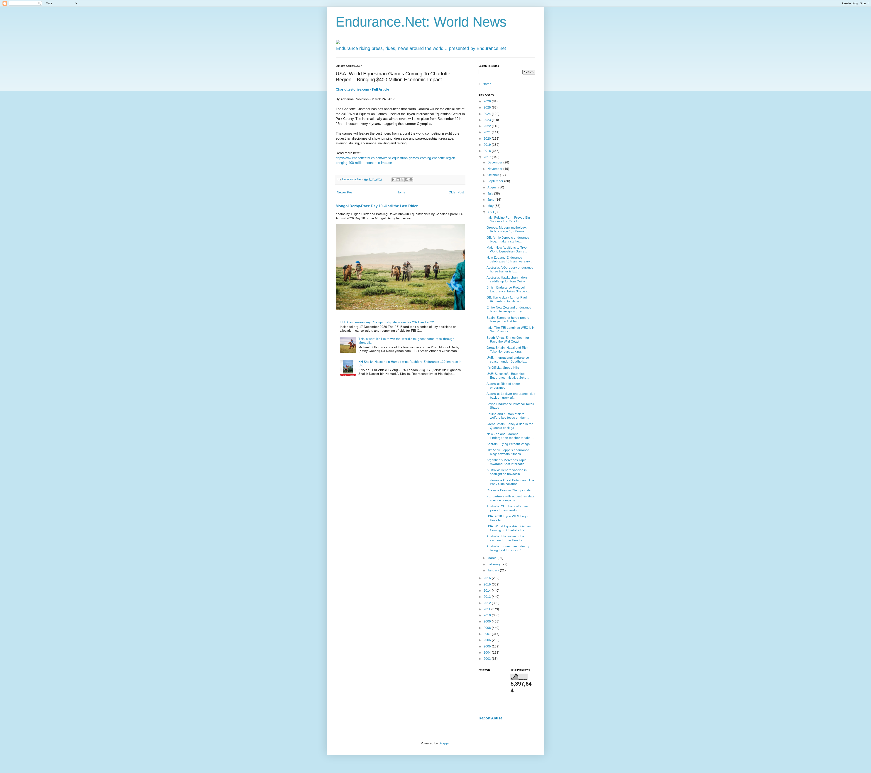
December (495, 162)
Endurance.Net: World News (421, 22)
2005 (488, 646)
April (491, 212)
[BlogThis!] (398, 179)
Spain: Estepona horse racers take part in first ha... (508, 319)
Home (401, 192)
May (490, 205)
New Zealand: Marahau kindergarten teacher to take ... (510, 436)
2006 (488, 640)
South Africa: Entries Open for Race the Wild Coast (508, 339)
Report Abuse (490, 718)
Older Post (456, 192)
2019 (488, 144)
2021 (488, 132)
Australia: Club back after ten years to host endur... (507, 508)
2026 (488, 101)
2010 (488, 615)
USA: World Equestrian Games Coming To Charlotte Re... (509, 528)
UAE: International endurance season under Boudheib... (508, 359)
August (492, 187)
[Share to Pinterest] (411, 179)
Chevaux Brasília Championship (509, 490)
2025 (488, 107)
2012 (488, 603)
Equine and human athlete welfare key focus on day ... (508, 416)
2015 (488, 584)
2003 (488, 658)
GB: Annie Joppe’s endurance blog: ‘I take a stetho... (508, 239)
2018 (488, 151)
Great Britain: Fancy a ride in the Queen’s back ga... (510, 426)
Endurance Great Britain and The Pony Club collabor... (510, 482)
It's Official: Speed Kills (503, 367)
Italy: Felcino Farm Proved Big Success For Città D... (508, 219)
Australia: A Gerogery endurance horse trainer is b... (510, 269)
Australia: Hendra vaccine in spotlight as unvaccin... (507, 472)
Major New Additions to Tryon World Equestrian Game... (507, 249)
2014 (488, 590)
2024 (488, 114)
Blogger (444, 743)
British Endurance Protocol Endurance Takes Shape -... (508, 289)
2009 (488, 621)
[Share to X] (402, 179)
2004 (488, 652)
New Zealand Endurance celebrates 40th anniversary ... (510, 259)
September (495, 181)
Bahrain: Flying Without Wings (508, 444)
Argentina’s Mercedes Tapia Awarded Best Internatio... (507, 462)
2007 (488, 634)
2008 (488, 628)
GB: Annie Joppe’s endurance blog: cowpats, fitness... (508, 452)
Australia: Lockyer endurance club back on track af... (511, 395)
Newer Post (345, 192)
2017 (488, 157)
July (490, 193)
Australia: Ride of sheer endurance (503, 385)
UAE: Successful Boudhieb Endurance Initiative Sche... (508, 375)
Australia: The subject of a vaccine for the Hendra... (506, 538)
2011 (487, 609)
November (495, 168)
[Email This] (393, 179)
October (493, 175)
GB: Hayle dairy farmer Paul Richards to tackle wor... (507, 299)
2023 (488, 120)
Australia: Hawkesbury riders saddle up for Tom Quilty (507, 279)
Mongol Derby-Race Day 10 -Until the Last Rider (377, 206)
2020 (488, 138)
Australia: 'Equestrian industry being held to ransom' (508, 548)
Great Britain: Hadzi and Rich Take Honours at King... (507, 349)
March (492, 558)
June (491, 199)
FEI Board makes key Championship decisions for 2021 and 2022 (387, 322)
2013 (488, 596)
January (493, 570)
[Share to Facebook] (406, 179)
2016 (488, 578)
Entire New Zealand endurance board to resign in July (509, 309)
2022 (488, 126)
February (494, 564)
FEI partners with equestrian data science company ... (510, 498)
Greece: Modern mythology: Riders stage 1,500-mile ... (507, 229)
